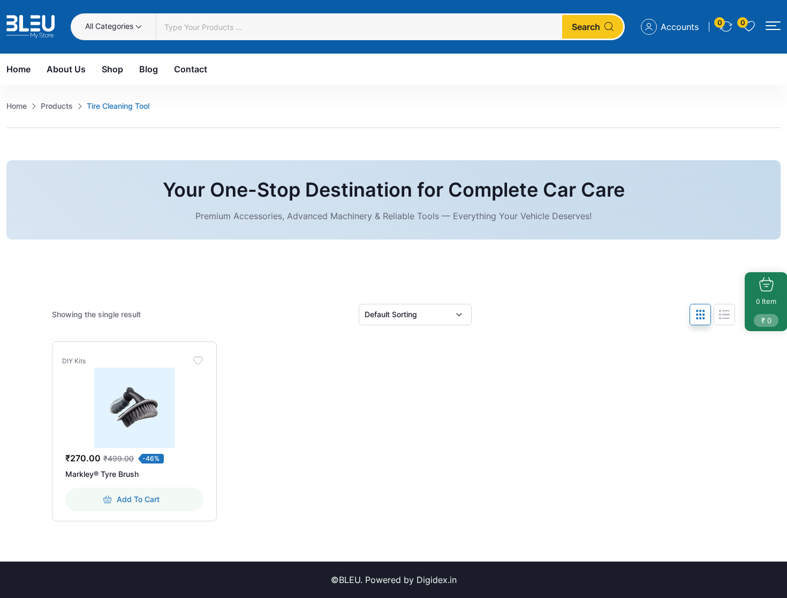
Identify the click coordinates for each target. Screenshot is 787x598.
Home (18, 69)
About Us (66, 69)
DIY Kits (74, 361)
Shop (112, 69)
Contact (190, 69)
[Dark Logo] (30, 27)
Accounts (680, 26)
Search (586, 26)
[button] (773, 26)
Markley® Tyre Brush (102, 474)
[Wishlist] (198, 360)
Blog (148, 69)
